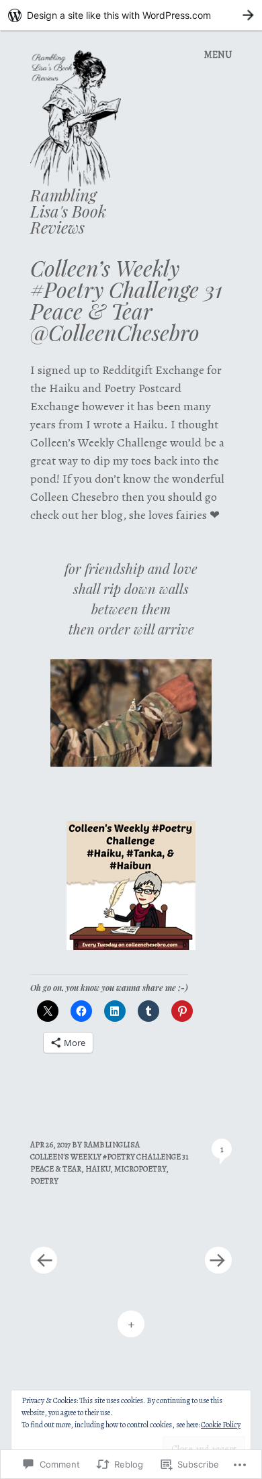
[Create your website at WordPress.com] (131, 15)
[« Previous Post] (80, 1220)
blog (112, 515)
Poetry (44, 1181)
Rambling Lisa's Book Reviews (68, 211)
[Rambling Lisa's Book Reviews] (81, 117)
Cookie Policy (221, 1424)
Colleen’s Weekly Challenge (100, 442)
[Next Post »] (181, 1220)
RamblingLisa (111, 1144)
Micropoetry (140, 1168)
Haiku (97, 1168)
